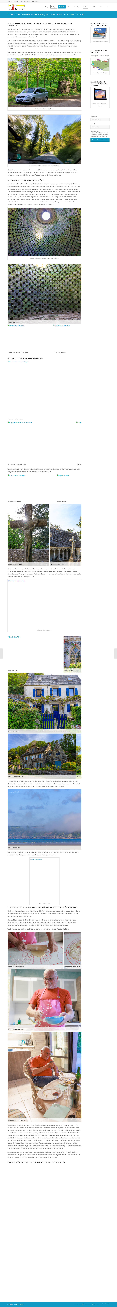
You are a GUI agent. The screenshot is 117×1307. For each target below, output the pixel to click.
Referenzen (27, 1)
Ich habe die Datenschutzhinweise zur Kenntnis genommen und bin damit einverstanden (99, 133)
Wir (21, 1)
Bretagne (106, 56)
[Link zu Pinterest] (108, 1304)
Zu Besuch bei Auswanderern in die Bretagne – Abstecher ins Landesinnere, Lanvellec (45, 14)
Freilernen (9, 1)
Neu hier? (16, 1)
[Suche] (108, 7)
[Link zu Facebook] (105, 1304)
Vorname (93, 116)
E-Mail (92, 124)
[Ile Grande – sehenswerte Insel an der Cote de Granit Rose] (1, 653)
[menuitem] (10, 1)
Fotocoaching (35, 1)
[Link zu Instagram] (102, 1304)
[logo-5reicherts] (16, 7)
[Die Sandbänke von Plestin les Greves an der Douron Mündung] (115, 653)
